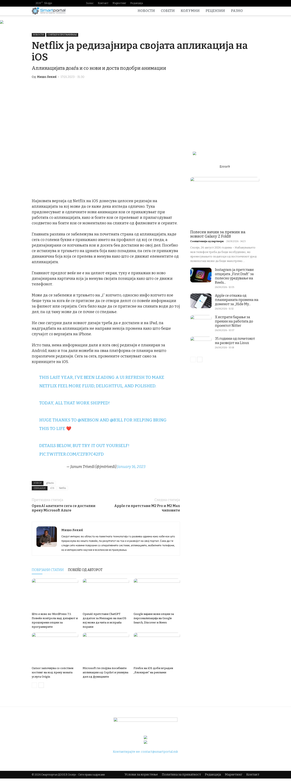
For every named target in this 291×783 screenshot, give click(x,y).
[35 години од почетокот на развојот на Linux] (201, 344)
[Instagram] (235, 3)
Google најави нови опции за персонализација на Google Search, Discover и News (154, 618)
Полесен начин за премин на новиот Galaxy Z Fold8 (217, 234)
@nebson (88, 420)
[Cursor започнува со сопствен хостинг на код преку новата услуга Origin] (55, 649)
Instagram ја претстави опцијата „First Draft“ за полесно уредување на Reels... (234, 276)
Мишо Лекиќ (47, 77)
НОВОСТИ (146, 11)
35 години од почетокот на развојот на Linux (235, 341)
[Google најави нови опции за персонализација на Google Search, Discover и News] (157, 594)
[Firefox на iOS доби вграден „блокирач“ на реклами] (157, 649)
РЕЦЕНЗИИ (215, 11)
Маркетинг (119, 3)
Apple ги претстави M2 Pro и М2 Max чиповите (147, 508)
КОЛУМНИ (190, 11)
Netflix (62, 488)
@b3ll (116, 420)
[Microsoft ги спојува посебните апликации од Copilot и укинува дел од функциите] (106, 649)
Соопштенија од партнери (207, 241)
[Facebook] (229, 3)
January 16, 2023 (131, 466)
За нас (90, 3)
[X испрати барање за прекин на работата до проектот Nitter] (201, 322)
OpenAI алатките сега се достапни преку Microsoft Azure (63, 508)
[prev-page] (34, 685)
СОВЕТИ (168, 11)
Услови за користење (141, 774)
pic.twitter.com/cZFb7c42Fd (71, 454)
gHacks (50, 483)
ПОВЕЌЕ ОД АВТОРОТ (85, 570)
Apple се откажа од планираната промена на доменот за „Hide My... (236, 299)
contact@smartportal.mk (159, 752)
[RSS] (249, 3)
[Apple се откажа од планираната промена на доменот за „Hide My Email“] (201, 300)
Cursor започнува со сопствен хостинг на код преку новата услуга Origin (52, 672)
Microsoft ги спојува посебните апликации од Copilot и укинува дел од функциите (105, 672)
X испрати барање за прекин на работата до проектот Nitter (234, 321)
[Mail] (242, 3)
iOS (52, 488)
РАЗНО (237, 11)
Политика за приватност (181, 774)
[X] (256, 3)
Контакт (103, 3)
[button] (254, 11)
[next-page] (41, 685)
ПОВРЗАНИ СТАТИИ (48, 570)
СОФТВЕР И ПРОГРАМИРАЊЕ (62, 34)
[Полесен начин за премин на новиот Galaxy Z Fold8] (224, 202)
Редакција (136, 3)
